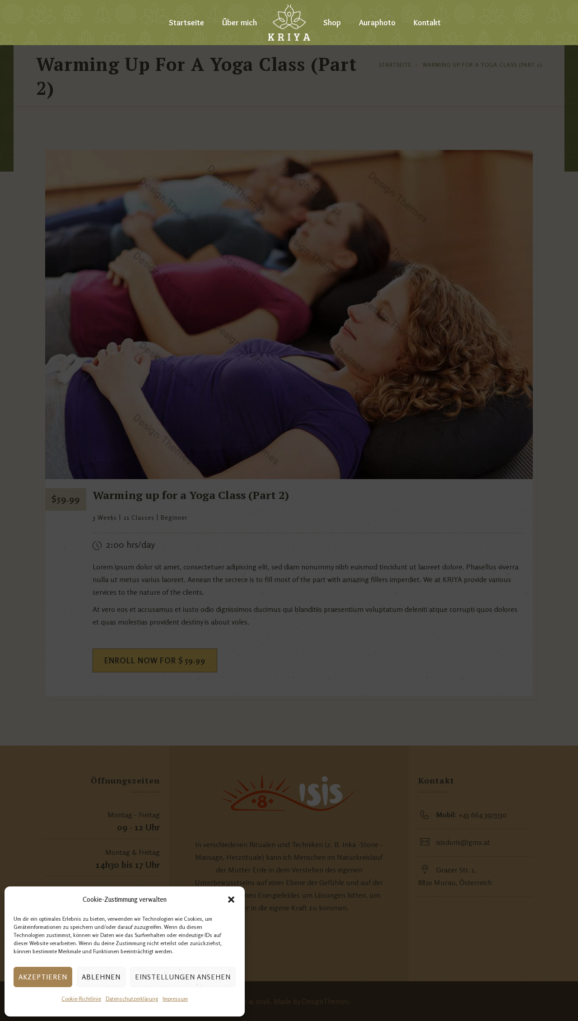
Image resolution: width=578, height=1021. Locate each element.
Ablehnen (101, 977)
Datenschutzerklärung (132, 998)
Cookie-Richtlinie (81, 998)
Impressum (175, 998)
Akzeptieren (43, 977)
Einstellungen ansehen (183, 977)
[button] (231, 899)
